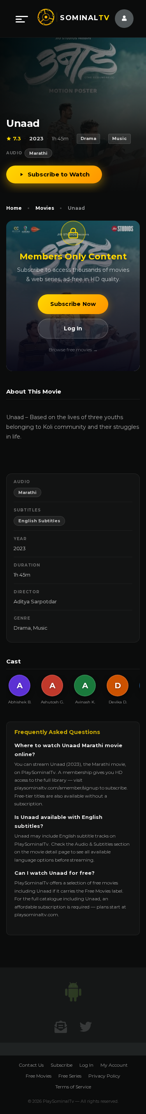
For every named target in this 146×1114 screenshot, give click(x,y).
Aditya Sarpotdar (35, 601)
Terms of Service (73, 1087)
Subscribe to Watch (59, 174)
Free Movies (38, 1076)
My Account (114, 1065)
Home (14, 208)
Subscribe (61, 1065)
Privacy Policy (104, 1076)
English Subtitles (39, 520)
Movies (44, 208)
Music (40, 628)
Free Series (69, 1076)
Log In (73, 328)
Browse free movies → (73, 349)
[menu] (21, 18)
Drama (22, 628)
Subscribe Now (73, 304)
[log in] (120, 18)
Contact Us (31, 1065)
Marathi (38, 153)
